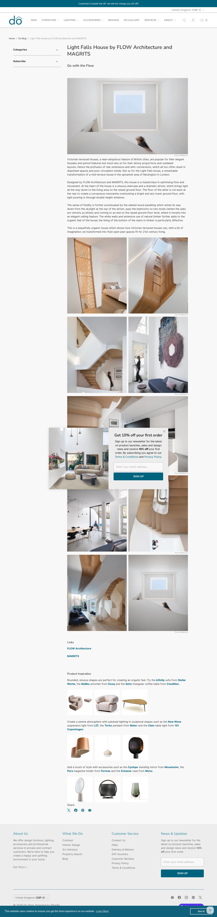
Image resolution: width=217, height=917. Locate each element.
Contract (67, 840)
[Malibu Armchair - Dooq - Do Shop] (107, 714)
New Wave (174, 721)
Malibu (85, 683)
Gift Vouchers (120, 854)
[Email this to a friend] (89, 810)
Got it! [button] (201, 911)
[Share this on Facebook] (75, 810)
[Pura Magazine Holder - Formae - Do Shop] (107, 801)
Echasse (126, 770)
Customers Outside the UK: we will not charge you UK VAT (108, 3)
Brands (113, 20)
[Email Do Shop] (172, 897)
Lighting (70, 20)
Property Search (72, 854)
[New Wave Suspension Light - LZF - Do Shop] (80, 759)
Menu (148, 770)
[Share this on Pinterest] (82, 810)
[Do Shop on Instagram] (186, 897)
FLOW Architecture (79, 648)
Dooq (111, 683)
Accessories (92, 20)
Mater (133, 725)
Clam (151, 725)
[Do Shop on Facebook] (179, 897)
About (168, 20)
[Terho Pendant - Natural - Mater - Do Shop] (107, 759)
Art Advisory (70, 849)
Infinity (160, 680)
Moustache (172, 767)
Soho (128, 683)
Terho (108, 725)
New (34, 20)
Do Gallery (132, 20)
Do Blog (22, 38)
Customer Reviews (123, 858)
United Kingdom (186, 9)
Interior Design (71, 844)
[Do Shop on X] (200, 897)
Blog (65, 858)
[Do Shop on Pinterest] (193, 897)
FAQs (115, 844)
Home (12, 38)
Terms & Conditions (123, 867)
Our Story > (20, 867)
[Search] (184, 20)
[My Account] (193, 20)
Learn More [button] (102, 911)
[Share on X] (69, 810)
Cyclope (133, 767)
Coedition (173, 683)
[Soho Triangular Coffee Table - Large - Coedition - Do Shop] (134, 714)
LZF (96, 725)
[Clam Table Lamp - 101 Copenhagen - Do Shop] (135, 759)
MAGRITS (73, 656)
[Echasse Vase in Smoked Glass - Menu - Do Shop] (135, 801)
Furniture (49, 20)
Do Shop (29, 905)
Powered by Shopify (47, 905)
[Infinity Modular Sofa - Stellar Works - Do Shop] (80, 714)
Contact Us (118, 840)
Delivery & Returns (123, 849)
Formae (105, 770)
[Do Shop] (15, 20)
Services (150, 20)
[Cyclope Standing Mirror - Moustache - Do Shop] (80, 801)
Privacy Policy (120, 863)
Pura (70, 770)
